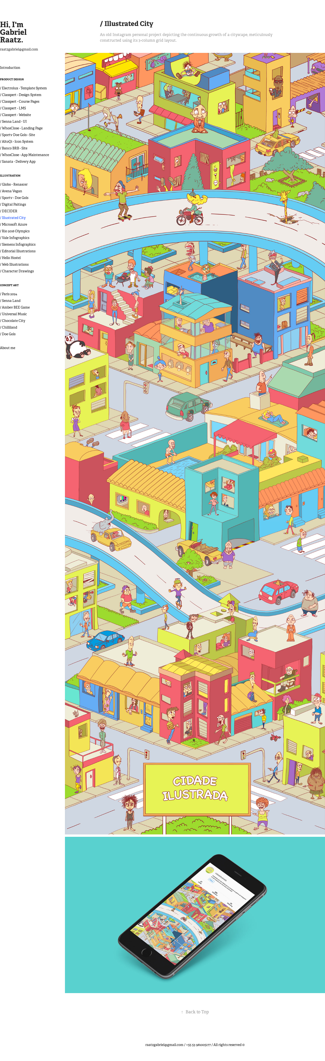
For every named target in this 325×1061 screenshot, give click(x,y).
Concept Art (9, 285)
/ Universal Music (13, 314)
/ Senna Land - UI (13, 121)
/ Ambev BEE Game (15, 307)
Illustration (10, 175)
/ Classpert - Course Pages (19, 101)
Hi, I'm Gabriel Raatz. (14, 32)
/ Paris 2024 (8, 294)
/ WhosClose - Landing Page (21, 128)
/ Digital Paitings (13, 204)
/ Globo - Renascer (14, 184)
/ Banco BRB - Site (13, 148)
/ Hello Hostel (10, 258)
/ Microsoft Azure (13, 224)
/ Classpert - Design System (20, 95)
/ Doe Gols (7, 334)
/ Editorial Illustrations (17, 251)
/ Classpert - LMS (13, 108)
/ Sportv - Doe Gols (14, 198)
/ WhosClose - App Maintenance (24, 155)
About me (7, 348)
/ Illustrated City (13, 218)
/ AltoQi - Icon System (16, 141)
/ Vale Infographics (14, 238)
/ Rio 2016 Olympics (15, 231)
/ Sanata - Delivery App (17, 161)
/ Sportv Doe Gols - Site (17, 135)
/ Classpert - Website (15, 115)
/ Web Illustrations (14, 264)
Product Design (12, 79)
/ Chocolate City (12, 321)
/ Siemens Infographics (17, 244)
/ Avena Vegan (11, 191)
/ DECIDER (8, 211)
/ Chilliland (8, 327)
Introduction (10, 68)
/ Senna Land (10, 301)
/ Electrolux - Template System (23, 88)
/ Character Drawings (17, 271)
